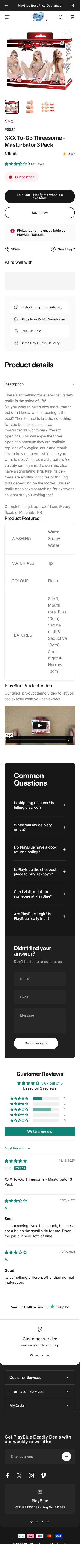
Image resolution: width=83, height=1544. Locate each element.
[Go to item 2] (30, 107)
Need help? (66, 249)
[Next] (73, 5)
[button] (16, 164)
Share (15, 249)
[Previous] (6, 5)
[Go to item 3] (48, 107)
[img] (16, 1161)
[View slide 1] (31, 1355)
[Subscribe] (66, 1456)
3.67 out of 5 (52, 1083)
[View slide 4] (48, 1355)
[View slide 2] (37, 1355)
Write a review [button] (40, 1131)
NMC (9, 121)
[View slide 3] (42, 1355)
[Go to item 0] (12, 107)
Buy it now (40, 212)
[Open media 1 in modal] (66, 34)
